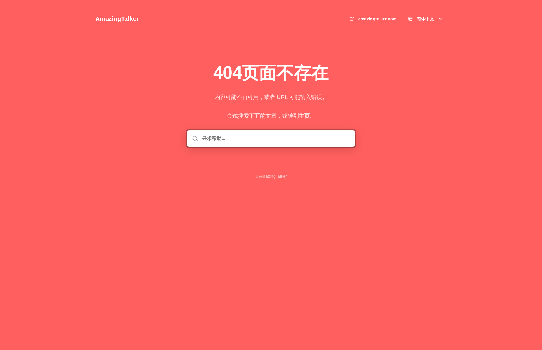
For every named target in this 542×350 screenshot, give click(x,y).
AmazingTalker (117, 18)
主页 (304, 116)
